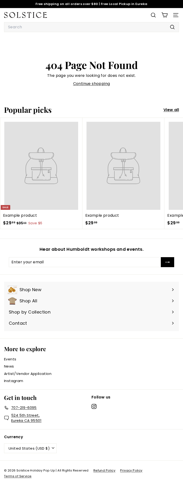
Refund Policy (104, 470)
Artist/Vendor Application (27, 373)
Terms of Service (17, 476)
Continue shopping (91, 83)
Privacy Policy (131, 470)
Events (10, 359)
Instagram (13, 380)
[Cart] (164, 15)
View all (171, 110)
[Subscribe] (167, 262)
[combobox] (91, 27)
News (9, 366)
